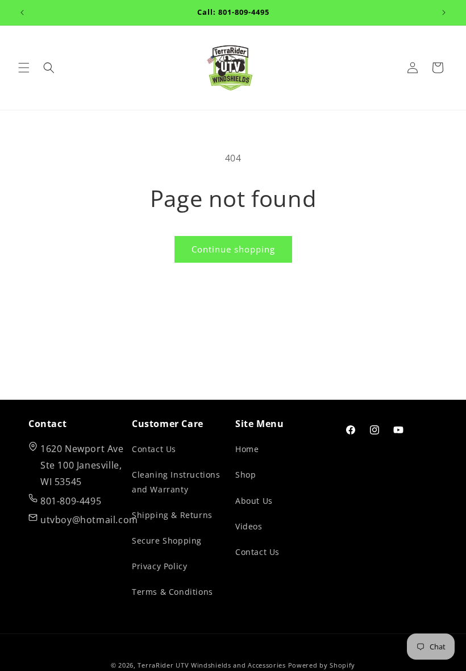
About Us (254, 500)
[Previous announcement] (22, 12)
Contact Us (154, 449)
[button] (23, 67)
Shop (245, 474)
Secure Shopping (167, 540)
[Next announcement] (443, 12)
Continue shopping (233, 249)
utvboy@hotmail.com (89, 519)
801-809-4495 (70, 501)
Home (247, 449)
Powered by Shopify (322, 665)
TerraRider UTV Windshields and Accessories (211, 665)
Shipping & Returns (172, 515)
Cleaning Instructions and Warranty (176, 481)
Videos (249, 526)
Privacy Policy (159, 566)
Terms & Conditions (172, 591)
